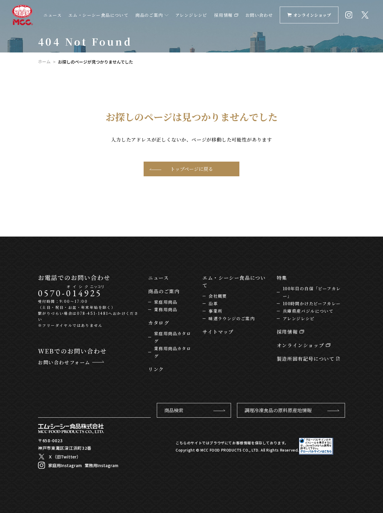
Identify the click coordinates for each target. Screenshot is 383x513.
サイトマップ (218, 331)
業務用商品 (165, 309)
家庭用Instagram (65, 465)
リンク (156, 369)
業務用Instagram (101, 465)
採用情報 (224, 15)
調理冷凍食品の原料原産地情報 (277, 410)
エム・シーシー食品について (98, 15)
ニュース (52, 15)
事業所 (215, 311)
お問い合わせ (259, 15)
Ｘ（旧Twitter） (64, 457)
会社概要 (218, 296)
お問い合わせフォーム (65, 362)
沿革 (213, 303)
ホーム (44, 61)
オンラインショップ (312, 15)
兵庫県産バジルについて (308, 311)
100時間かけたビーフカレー (312, 303)
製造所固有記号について (306, 358)
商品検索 (173, 410)
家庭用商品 (165, 302)
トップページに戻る (191, 169)
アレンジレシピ (191, 15)
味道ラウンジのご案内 (232, 318)
